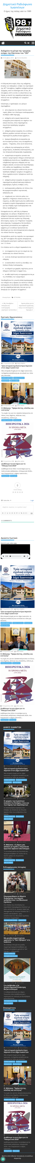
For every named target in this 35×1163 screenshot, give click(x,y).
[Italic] (5, 513)
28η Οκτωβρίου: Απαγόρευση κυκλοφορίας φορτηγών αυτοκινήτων (9, 306)
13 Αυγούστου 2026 (8, 461)
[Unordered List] (14, 513)
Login (32, 500)
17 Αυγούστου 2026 (8, 363)
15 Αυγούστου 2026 (8, 405)
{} (23, 513)
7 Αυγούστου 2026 (10, 798)
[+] (26, 513)
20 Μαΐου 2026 (9, 983)
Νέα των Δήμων (15, 380)
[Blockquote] (17, 513)
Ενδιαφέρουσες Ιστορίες (10, 920)
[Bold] (3, 513)
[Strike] (10, 513)
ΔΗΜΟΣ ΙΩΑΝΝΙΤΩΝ (7, 378)
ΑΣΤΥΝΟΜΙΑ (17, 297)
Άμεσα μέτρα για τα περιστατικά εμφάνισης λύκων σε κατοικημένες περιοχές (26, 306)
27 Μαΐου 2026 (9, 935)
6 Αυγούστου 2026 (10, 842)
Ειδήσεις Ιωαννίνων (19, 378)
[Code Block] (19, 513)
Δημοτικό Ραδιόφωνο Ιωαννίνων (17, 6)
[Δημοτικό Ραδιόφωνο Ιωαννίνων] (2, 42)
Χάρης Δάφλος (21, 363)
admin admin (20, 405)
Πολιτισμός (14, 476)
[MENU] (33, 43)
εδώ (15, 543)
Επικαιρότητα (6, 297)
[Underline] (7, 513)
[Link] (21, 513)
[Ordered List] (12, 513)
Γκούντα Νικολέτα (22, 58)
